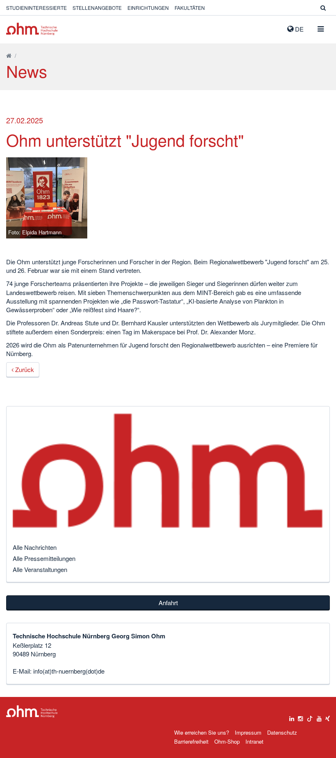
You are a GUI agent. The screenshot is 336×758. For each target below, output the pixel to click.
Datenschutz (282, 732)
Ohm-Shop (227, 741)
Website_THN (32, 29)
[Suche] (323, 7)
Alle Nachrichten (35, 547)
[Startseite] (8, 55)
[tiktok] (309, 716)
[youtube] (319, 716)
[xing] (327, 716)
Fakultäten (190, 7)
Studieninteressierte (36, 7)
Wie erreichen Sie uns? (201, 732)
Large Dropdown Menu (32, 711)
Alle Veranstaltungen (40, 569)
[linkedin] (291, 716)
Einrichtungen (148, 7)
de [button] (298, 29)
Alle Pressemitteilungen (44, 558)
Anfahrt (168, 602)
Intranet (254, 741)
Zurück (24, 369)
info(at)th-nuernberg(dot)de (68, 671)
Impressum (248, 732)
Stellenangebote (97, 7)
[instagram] (300, 716)
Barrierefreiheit (191, 741)
